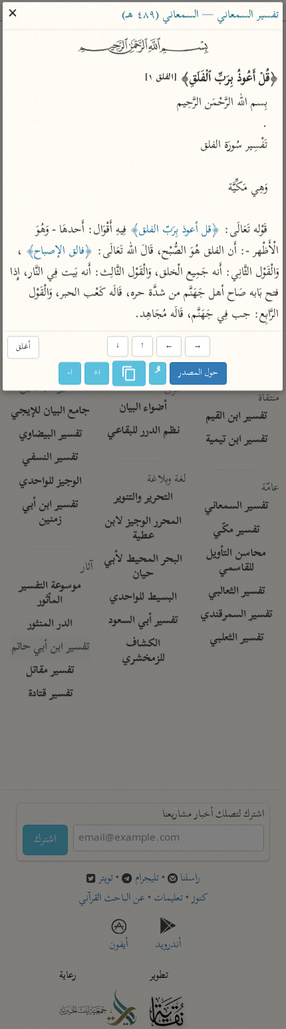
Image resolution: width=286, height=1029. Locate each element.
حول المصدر (199, 373)
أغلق (23, 347)
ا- (70, 373)
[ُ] (158, 374)
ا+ (97, 373)
